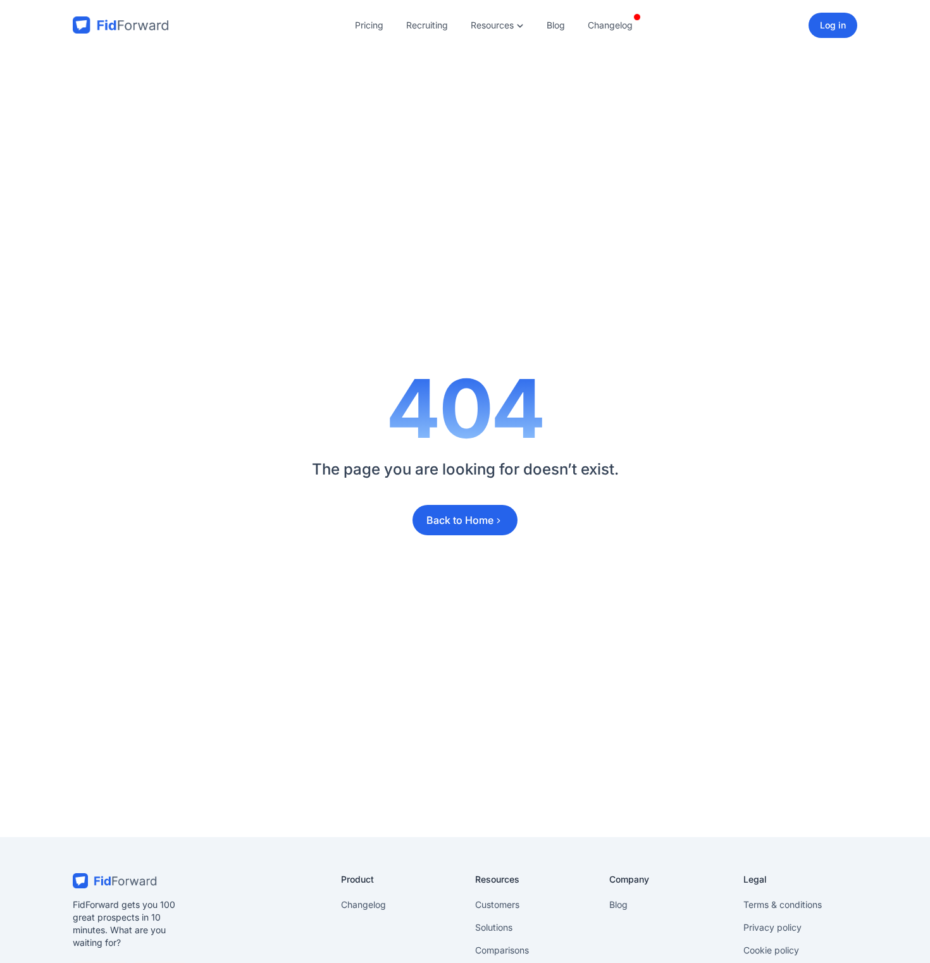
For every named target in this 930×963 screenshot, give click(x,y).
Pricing (369, 25)
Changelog (610, 25)
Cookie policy (771, 950)
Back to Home (459, 520)
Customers (497, 904)
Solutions (493, 927)
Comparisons (502, 950)
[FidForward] (130, 880)
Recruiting (427, 25)
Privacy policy (772, 927)
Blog (556, 25)
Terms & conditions (782, 904)
